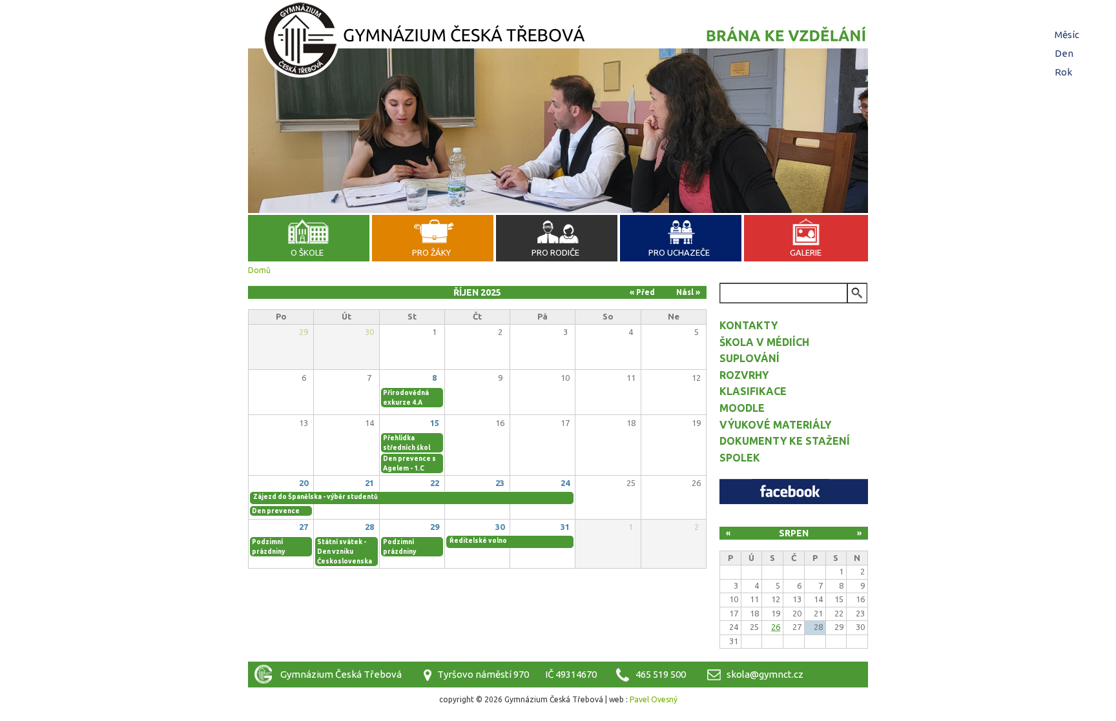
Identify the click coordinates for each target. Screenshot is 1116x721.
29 (434, 526)
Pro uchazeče (679, 252)
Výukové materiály (775, 425)
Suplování (749, 358)
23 (499, 482)
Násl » (688, 292)
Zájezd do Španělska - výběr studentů (315, 496)
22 (434, 482)
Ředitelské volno (478, 540)
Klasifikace (753, 391)
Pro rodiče (555, 252)
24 (565, 482)
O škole (307, 252)
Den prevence (276, 510)
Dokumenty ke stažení (784, 441)
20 (303, 482)
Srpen (794, 533)
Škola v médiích (764, 342)
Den (1064, 53)
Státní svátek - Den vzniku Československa (344, 551)
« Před (642, 292)
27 (303, 526)
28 (369, 526)
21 (369, 482)
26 (775, 626)
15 (434, 422)
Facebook (793, 491)
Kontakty (748, 325)
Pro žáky (431, 252)
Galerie (806, 252)
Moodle (742, 408)
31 (565, 526)
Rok (1063, 71)
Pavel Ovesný (653, 699)
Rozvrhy (744, 375)
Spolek (739, 457)
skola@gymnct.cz (765, 674)
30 (499, 526)
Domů (259, 270)
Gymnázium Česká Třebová (558, 42)
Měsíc (1068, 34)
